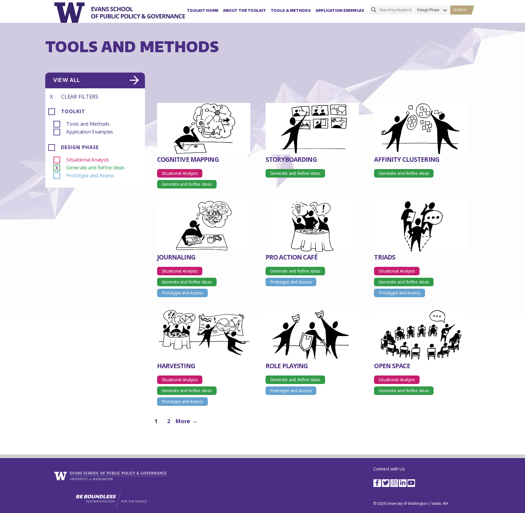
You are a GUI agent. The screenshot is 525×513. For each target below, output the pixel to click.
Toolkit (73, 111)
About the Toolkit (244, 10)
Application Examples (340, 10)
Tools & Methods (291, 10)
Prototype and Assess (90, 175)
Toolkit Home (202, 10)
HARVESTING (176, 366)
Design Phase (80, 147)
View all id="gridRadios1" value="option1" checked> (89, 77)
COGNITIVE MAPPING (188, 159)
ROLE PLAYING (287, 366)
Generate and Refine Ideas (95, 168)
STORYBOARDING (291, 159)
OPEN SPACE (392, 366)
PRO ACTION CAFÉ (291, 257)
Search (460, 9)
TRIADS (384, 257)
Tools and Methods (87, 124)
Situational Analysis (87, 160)
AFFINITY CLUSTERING (406, 159)
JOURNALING (176, 257)
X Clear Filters (74, 96)
